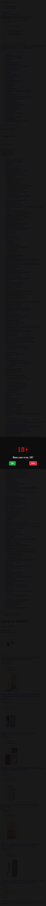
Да (12, 463)
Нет (33, 463)
